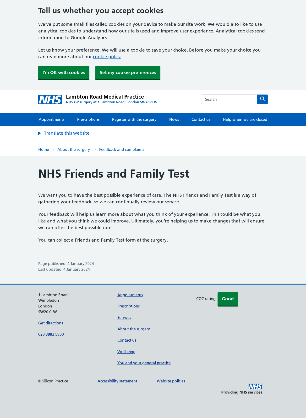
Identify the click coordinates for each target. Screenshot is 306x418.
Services (124, 317)
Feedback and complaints (121, 149)
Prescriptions (88, 119)
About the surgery (74, 149)
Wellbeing (126, 351)
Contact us (200, 119)
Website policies (171, 381)
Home (43, 149)
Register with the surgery (134, 119)
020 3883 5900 (51, 334)
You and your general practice (144, 362)
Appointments (51, 119)
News (174, 119)
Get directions (50, 323)
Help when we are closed (245, 119)
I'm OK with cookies (64, 72)
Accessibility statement (117, 381)
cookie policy (107, 56)
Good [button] (228, 299)
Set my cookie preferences (128, 72)
